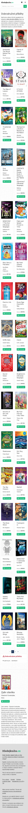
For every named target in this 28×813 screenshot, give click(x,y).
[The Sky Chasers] (7, 476)
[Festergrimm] (21, 512)
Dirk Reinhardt (6, 601)
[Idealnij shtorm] (7, 585)
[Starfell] (21, 476)
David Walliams (7, 561)
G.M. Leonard (20, 342)
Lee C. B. (19, 565)
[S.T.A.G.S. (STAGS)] (21, 78)
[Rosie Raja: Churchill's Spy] (21, 291)
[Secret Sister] (7, 362)
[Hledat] (25, 6)
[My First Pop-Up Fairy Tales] (21, 400)
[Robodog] (7, 547)
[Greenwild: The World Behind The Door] (7, 38)
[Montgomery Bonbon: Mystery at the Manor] (21, 115)
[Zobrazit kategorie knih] (21, 2)
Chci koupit (7, 64)
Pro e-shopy (5, 779)
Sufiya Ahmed (20, 309)
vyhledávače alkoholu (12, 807)
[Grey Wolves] (7, 157)
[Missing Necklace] (21, 621)
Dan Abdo (5, 267)
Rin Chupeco (6, 527)
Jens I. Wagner (7, 418)
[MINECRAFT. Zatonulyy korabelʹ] (21, 547)
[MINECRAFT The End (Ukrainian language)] (7, 210)
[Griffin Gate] (7, 328)
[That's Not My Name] (21, 585)
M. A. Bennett (20, 94)
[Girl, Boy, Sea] (21, 440)
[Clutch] (21, 328)
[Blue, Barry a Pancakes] (7, 251)
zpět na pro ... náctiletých (10, 660)
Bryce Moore (20, 54)
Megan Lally (20, 601)
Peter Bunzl (6, 454)
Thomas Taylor (21, 527)
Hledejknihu (7, 2)
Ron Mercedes (21, 269)
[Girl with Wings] (7, 621)
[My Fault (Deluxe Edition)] (21, 251)
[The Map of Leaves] (7, 78)
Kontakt (13, 779)
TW (3, 783)
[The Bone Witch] (7, 512)
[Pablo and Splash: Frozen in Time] (21, 210)
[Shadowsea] (7, 440)
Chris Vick (19, 456)
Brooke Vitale (20, 637)
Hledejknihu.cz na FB (17, 781)
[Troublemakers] (7, 115)
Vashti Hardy (6, 342)
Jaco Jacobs (6, 637)
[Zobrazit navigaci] (25, 2)
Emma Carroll (6, 492)
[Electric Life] (7, 291)
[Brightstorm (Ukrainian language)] (21, 362)
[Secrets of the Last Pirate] (7, 400)
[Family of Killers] (21, 38)
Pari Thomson (6, 58)
